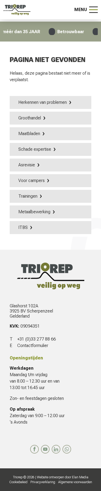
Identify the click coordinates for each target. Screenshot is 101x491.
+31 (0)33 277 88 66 (36, 339)
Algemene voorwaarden (75, 482)
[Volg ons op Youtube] (45, 449)
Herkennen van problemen (42, 102)
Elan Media (80, 477)
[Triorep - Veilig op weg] (16, 9)
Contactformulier (32, 345)
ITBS (23, 227)
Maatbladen (29, 133)
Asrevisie (26, 164)
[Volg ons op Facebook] (34, 449)
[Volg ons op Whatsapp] (67, 449)
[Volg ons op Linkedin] (56, 449)
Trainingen (27, 196)
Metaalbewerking (34, 211)
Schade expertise (34, 149)
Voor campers (31, 180)
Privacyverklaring (42, 482)
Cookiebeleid (18, 482)
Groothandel (29, 118)
